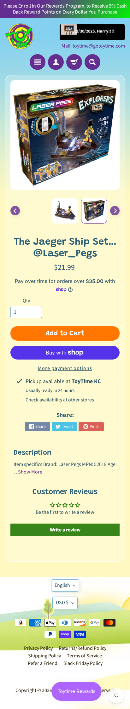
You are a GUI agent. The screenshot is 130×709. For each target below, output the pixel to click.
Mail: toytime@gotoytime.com (93, 45)
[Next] (115, 210)
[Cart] (74, 62)
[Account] (56, 62)
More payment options (65, 368)
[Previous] (15, 210)
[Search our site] (92, 62)
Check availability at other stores (60, 399)
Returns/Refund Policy (82, 648)
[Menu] (37, 62)
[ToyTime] (19, 36)
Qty (26, 300)
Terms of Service (84, 655)
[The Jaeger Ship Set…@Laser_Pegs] (94, 211)
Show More (30, 471)
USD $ (62, 602)
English (62, 585)
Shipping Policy (44, 655)
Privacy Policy (38, 648)
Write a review (65, 529)
